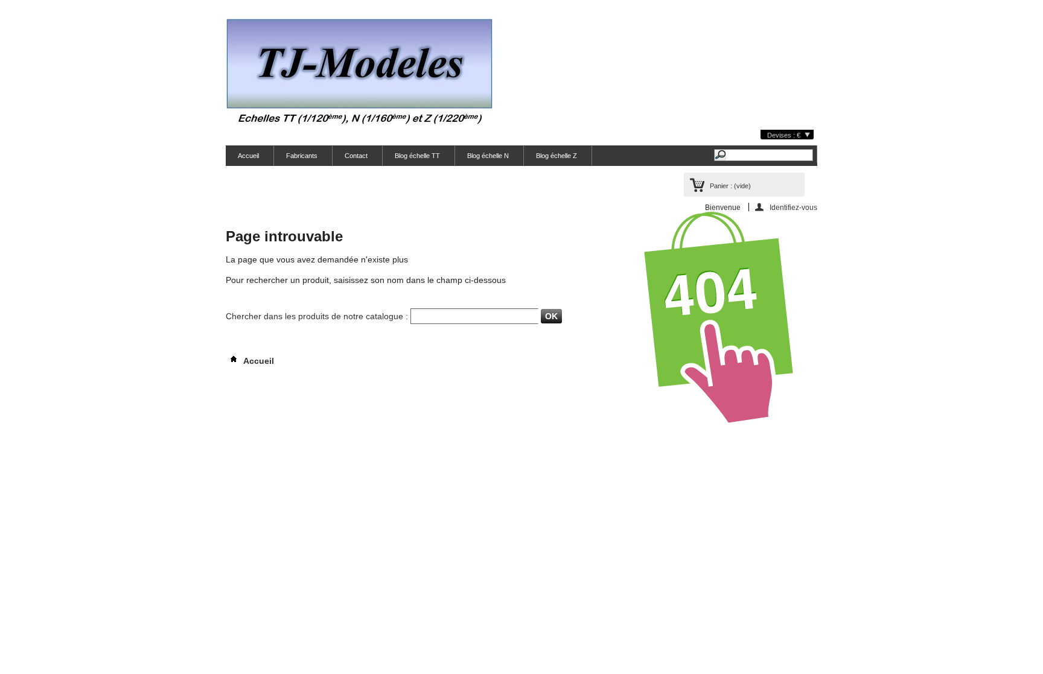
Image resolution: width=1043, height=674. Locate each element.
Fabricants (301, 155)
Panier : (730, 185)
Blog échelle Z (556, 155)
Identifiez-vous (793, 207)
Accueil (248, 155)
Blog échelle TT (417, 155)
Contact (356, 155)
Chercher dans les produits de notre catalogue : (317, 316)
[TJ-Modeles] (359, 74)
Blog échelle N (488, 155)
